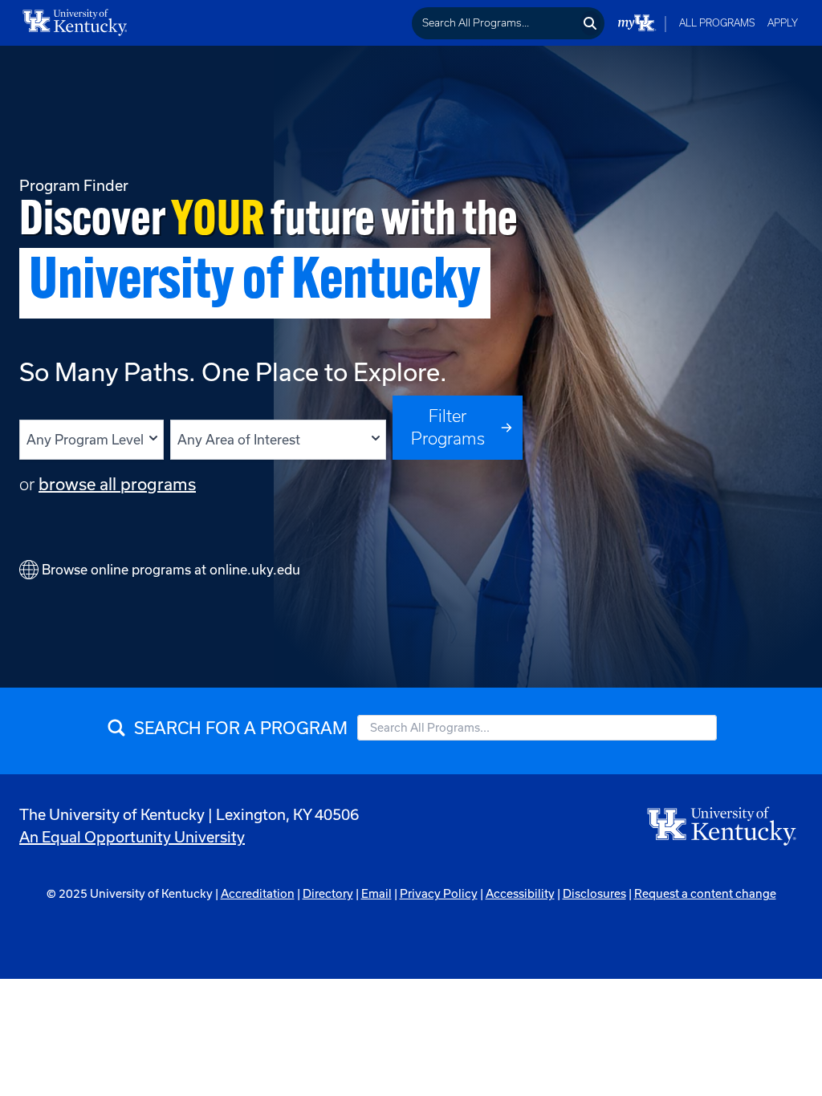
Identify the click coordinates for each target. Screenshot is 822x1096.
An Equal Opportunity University (132, 837)
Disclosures (594, 893)
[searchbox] (495, 23)
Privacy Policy (439, 893)
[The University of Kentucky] (722, 825)
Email (376, 893)
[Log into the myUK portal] (637, 22)
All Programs (717, 23)
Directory (328, 893)
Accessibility (520, 893)
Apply (782, 23)
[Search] (590, 23)
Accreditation (258, 893)
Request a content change (705, 893)
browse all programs (117, 483)
